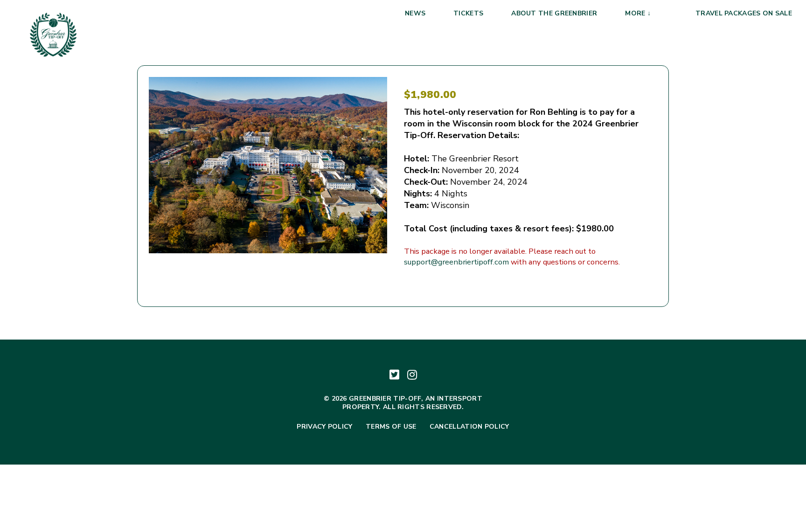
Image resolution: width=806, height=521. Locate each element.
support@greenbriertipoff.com (456, 262)
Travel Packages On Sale (743, 13)
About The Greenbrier (554, 13)
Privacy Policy (324, 427)
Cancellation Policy (469, 427)
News (415, 13)
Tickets (468, 13)
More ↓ (638, 13)
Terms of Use (391, 427)
